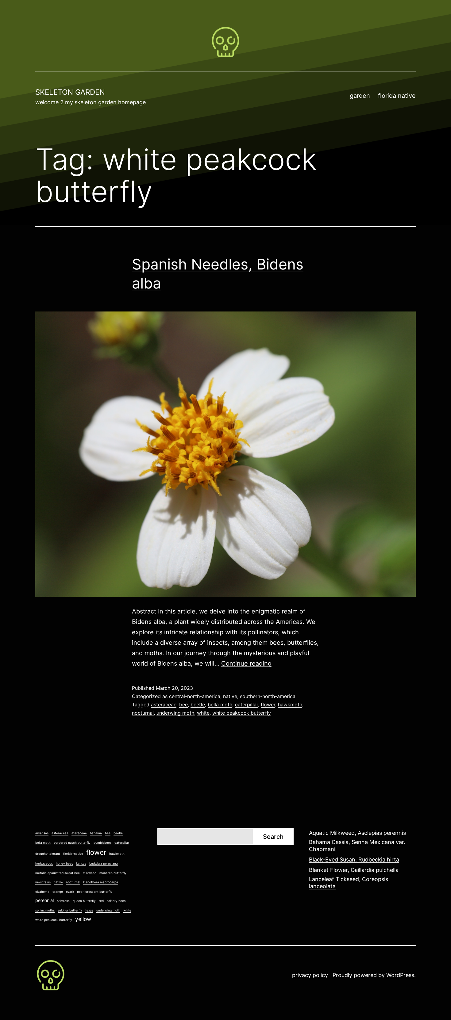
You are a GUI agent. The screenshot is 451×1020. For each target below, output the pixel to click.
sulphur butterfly (70, 910)
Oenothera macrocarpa (100, 882)
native (230, 696)
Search (273, 836)
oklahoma (42, 891)
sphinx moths (45, 910)
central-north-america (194, 696)
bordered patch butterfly (72, 842)
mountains (43, 882)
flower (268, 704)
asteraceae (163, 704)
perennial (44, 900)
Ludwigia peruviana (103, 863)
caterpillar (246, 704)
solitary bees (116, 901)
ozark (70, 891)
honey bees (64, 863)
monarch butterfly (112, 873)
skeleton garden (70, 92)
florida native (397, 95)
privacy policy (310, 975)
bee (183, 704)
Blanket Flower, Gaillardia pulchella (354, 870)
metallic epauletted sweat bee (57, 873)
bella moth (220, 704)
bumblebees (102, 842)
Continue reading (246, 663)
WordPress (400, 975)
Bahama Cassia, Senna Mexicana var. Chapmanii (357, 845)
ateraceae (79, 833)
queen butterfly (84, 901)
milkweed (89, 873)
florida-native (73, 853)
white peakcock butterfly (241, 713)
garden (360, 95)
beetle (198, 704)
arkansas (41, 833)
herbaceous (44, 863)
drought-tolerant (47, 853)
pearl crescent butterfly (94, 891)
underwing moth (175, 713)
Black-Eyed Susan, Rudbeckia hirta (354, 859)
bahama (96, 833)
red (101, 901)
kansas (81, 863)
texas (89, 910)
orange (57, 891)
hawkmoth (290, 704)
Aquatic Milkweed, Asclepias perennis (357, 833)
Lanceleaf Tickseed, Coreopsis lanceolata (348, 882)
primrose (63, 901)
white (203, 713)
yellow (83, 919)
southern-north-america (267, 696)
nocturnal (143, 713)
